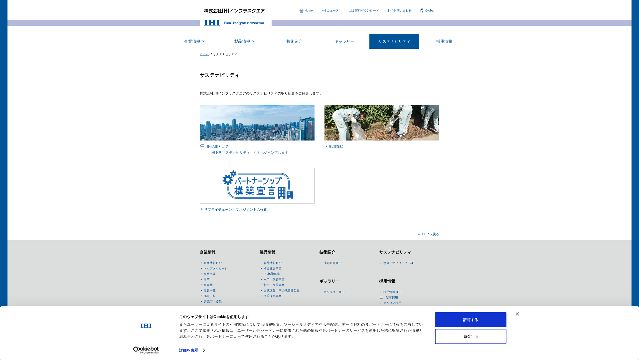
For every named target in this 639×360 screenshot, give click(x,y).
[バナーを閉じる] (517, 314)
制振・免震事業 (274, 285)
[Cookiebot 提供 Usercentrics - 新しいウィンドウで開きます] (146, 350)
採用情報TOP (392, 292)
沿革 (207, 279)
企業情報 (208, 252)
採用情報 (387, 281)
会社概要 (210, 274)
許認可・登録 (213, 301)
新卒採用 (392, 297)
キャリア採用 (392, 303)
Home (309, 10)
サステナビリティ (395, 252)
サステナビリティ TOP (398, 263)
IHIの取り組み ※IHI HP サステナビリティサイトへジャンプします (247, 149)
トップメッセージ (216, 268)
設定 (468, 336)
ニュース (333, 10)
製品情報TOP (273, 263)
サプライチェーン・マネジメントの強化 (235, 210)
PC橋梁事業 (272, 274)
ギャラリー (329, 281)
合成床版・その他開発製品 (282, 290)
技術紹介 (327, 252)
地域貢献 (336, 146)
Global (429, 10)
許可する (470, 320)
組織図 (208, 285)
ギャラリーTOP (333, 292)
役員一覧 (210, 290)
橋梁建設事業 (273, 268)
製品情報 (268, 252)
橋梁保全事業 (273, 296)
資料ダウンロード (367, 10)
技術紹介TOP (332, 263)
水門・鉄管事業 (274, 279)
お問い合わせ (403, 10)
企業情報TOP (213, 263)
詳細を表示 (188, 350)
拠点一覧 (210, 296)
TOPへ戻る (430, 234)
